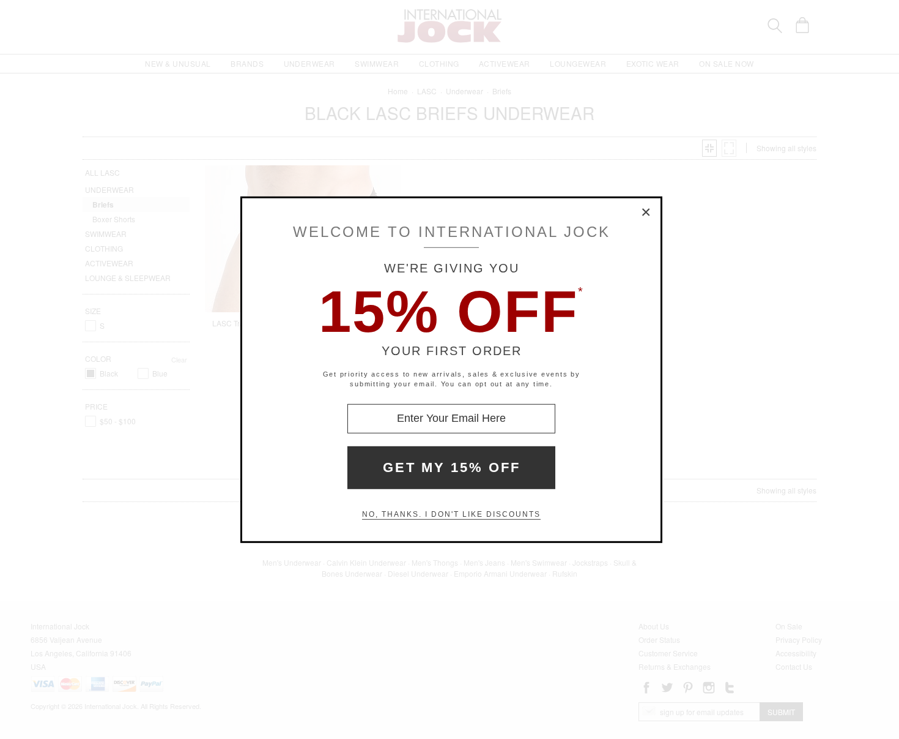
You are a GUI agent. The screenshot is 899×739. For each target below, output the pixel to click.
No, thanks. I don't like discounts (451, 514)
